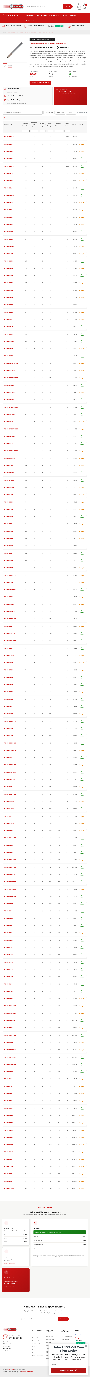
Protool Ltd (10, 1369)
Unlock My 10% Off (68, 1370)
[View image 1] (5, 65)
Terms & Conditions (66, 1336)
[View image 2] (10, 65)
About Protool (36, 1335)
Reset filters (60, 112)
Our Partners (35, 1347)
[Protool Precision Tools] (13, 6)
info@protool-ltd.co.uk (9, 1286)
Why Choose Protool (37, 1344)
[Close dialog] (86, 1346)
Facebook (78, 1335)
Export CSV (71, 112)
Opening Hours (50, 1339)
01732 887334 (64, 92)
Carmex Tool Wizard (37, 1356)
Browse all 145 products (39, 82)
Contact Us (35, 1338)
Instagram (78, 1338)
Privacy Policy (65, 1339)
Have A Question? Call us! (16, 1336)
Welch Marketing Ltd (27, 1372)
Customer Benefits (37, 1341)
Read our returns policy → (10, 1263)
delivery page (52, 1256)
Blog (33, 1353)
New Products (36, 1350)
